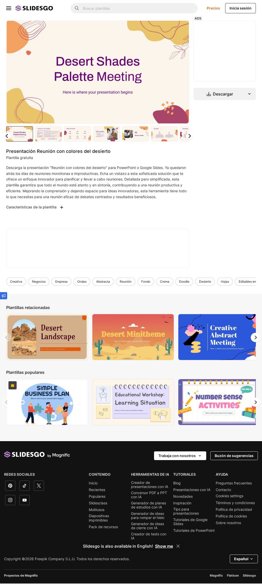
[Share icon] (180, 29)
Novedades (183, 496)
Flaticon (233, 575)
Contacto (223, 490)
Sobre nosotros (228, 523)
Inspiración (182, 503)
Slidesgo (249, 575)
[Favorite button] (167, 29)
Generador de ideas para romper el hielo (147, 516)
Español (241, 559)
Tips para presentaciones (186, 511)
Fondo (145, 281)
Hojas (225, 281)
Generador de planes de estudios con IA (148, 505)
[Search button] (77, 8)
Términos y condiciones (235, 503)
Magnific (216, 575)
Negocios (39, 281)
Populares (97, 496)
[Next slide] (181, 72)
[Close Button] (178, 546)
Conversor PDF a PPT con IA (149, 495)
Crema (164, 281)
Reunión (126, 281)
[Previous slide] (6, 337)
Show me (164, 546)
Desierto (205, 281)
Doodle (184, 281)
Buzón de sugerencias (234, 455)
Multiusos (96, 510)
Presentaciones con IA (191, 490)
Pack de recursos (103, 527)
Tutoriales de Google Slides (190, 522)
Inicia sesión (241, 8)
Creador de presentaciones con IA (149, 485)
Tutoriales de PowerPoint (194, 530)
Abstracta (103, 281)
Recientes (97, 490)
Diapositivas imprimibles (99, 518)
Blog (177, 483)
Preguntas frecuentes (234, 483)
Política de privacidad (234, 509)
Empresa (61, 281)
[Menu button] (8, 8)
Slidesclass (98, 503)
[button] (189, 136)
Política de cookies (231, 516)
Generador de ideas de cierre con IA (147, 526)
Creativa (16, 281)
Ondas (81, 281)
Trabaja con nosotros (177, 455)
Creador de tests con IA (148, 536)
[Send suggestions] (3, 295)
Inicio (93, 483)
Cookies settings (229, 496)
